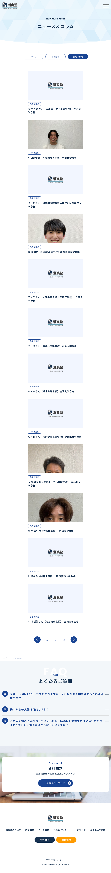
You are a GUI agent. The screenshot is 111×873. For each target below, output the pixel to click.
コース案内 (43, 829)
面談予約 (66, 839)
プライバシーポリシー (55, 860)
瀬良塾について (13, 829)
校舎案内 (29, 829)
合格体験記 (78, 56)
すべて (33, 56)
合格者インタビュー (63, 829)
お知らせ (55, 56)
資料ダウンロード (55, 783)
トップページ (7, 658)
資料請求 (44, 839)
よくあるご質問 (97, 829)
